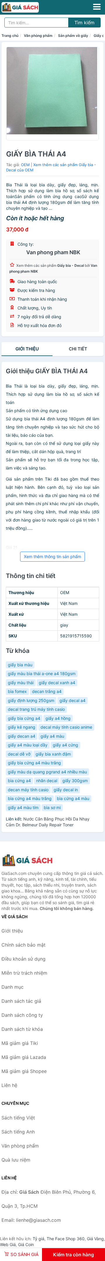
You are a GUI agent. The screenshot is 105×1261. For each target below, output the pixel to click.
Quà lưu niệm (15, 1160)
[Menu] (97, 6)
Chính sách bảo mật (23, 945)
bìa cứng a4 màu (73, 798)
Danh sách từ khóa (22, 1029)
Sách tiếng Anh (18, 1132)
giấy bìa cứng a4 (24, 718)
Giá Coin (26, 1244)
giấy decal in (66, 789)
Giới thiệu (27, 349)
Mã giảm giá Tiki (19, 1043)
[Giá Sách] (30, 860)
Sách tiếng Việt (18, 1118)
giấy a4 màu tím (23, 807)
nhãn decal (46, 780)
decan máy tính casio (28, 789)
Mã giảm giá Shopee (24, 1071)
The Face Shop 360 (66, 1238)
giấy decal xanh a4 (57, 682)
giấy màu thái (21, 682)
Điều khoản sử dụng (23, 959)
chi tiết (78, 349)
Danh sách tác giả (21, 1001)
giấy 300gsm (75, 780)
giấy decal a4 (72, 700)
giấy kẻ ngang (21, 727)
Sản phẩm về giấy (73, 35)
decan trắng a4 (47, 691)
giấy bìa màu (20, 664)
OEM (25, 164)
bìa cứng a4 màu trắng (30, 798)
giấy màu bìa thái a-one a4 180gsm (42, 673)
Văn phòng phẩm (38, 35)
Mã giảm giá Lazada (23, 1057)
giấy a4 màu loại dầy (28, 744)
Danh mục (12, 987)
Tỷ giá (38, 1238)
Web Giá (8, 1244)
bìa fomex (17, 691)
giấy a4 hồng (58, 718)
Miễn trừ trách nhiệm (24, 973)
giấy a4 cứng (65, 744)
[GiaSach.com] (27, 7)
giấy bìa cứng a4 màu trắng (34, 762)
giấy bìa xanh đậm (53, 753)
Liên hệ (9, 1085)
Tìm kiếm (84, 22)
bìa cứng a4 (19, 780)
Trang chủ (9, 35)
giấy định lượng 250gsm (31, 700)
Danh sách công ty (22, 1015)
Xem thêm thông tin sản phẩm (52, 556)
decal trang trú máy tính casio (36, 709)
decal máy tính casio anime (66, 727)
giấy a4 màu (52, 736)
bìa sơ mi (52, 807)
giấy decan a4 (21, 736)
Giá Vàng (95, 1238)
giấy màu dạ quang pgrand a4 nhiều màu (47, 771)
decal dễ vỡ (19, 753)
